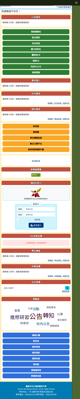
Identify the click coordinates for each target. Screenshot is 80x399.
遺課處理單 (36, 370)
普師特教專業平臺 (36, 149)
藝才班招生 (36, 49)
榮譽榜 (24, 323)
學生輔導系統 (36, 137)
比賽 (60, 314)
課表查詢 (36, 346)
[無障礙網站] (36, 174)
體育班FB (36, 54)
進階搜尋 (65, 291)
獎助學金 (51, 307)
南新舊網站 (36, 31)
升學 (30, 308)
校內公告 (43, 323)
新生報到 (36, 37)
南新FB (36, 60)
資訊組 (36, 364)
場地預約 (36, 352)
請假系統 (36, 358)
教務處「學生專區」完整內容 (58, 260)
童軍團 (36, 131)
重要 (17, 310)
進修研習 (19, 317)
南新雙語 (36, 72)
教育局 (36, 340)
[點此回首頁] (36, 6)
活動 (36, 308)
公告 (36, 316)
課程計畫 (36, 335)
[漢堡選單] (76, 2)
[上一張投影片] (5, 6)
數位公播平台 (36, 143)
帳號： (20, 209)
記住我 (37, 219)
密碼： (20, 214)
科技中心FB (36, 66)
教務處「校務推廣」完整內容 (58, 276)
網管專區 (54, 325)
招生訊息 (36, 43)
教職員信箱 (36, 375)
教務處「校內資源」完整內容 (58, 103)
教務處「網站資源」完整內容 (58, 119)
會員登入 (37, 225)
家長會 (36, 126)
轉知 (48, 315)
